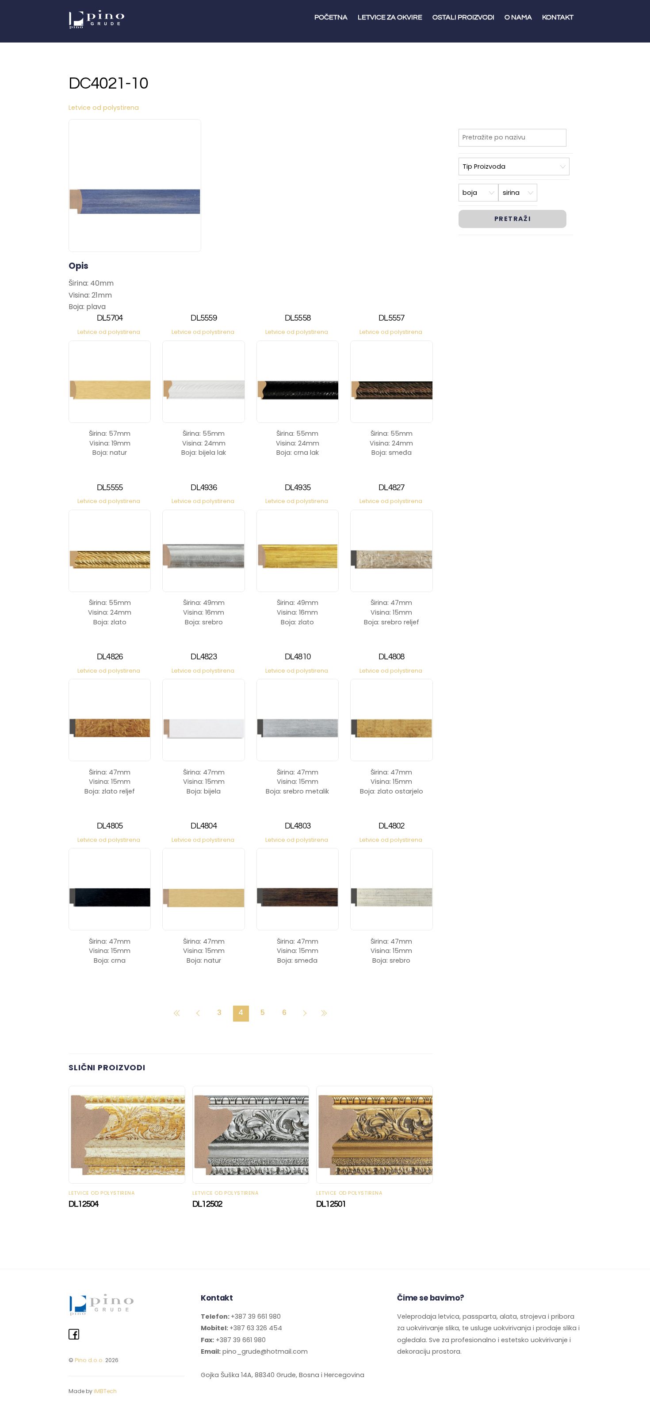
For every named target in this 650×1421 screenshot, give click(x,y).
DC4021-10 (108, 83)
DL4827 (392, 488)
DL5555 (110, 488)
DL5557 (392, 318)
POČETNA (331, 17)
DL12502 (207, 1204)
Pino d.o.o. (89, 1360)
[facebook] (74, 1334)
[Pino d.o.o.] (97, 25)
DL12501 (331, 1204)
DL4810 (298, 657)
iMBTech (105, 1391)
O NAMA (518, 17)
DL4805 (110, 826)
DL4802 (392, 826)
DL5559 (204, 318)
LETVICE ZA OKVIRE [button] (390, 17)
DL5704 (110, 318)
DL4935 (298, 488)
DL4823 (204, 657)
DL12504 (84, 1204)
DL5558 (298, 318)
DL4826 (110, 657)
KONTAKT (558, 17)
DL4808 (392, 657)
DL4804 (204, 826)
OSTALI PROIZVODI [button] (463, 17)
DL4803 (298, 826)
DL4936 (204, 488)
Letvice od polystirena (104, 107)
